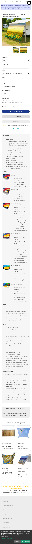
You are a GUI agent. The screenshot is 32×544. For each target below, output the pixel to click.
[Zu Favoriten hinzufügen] (14, 426)
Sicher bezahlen (8, 506)
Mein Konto (6, 527)
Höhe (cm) (5, 64)
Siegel (5, 514)
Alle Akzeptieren (26, 541)
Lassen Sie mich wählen (7, 538)
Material (4, 70)
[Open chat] (29, 3)
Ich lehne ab (17, 541)
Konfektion (5, 83)
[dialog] (16, 537)
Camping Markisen (7, 1)
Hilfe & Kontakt (7, 518)
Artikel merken (16, 116)
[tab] (16, 501)
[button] (4, 33)
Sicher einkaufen (8, 510)
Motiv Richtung (6, 90)
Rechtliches (6, 523)
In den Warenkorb (17, 111)
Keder (3, 77)
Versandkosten (12, 100)
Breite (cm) (5, 57)
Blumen (14, 1)
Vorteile (5, 501)
